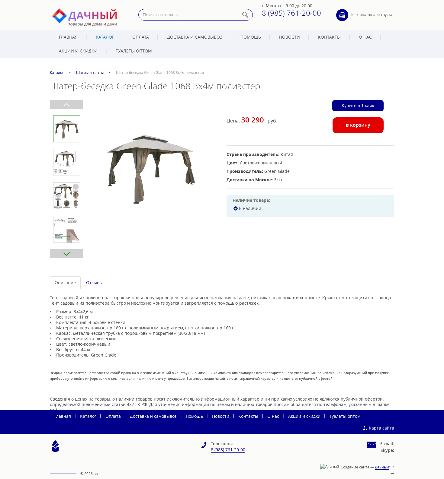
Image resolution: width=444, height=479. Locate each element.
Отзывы (94, 282)
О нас (365, 37)
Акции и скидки (78, 51)
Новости (289, 37)
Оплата (140, 37)
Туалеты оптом (134, 51)
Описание (65, 282)
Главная (68, 37)
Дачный (382, 467)
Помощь (250, 37)
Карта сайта (381, 428)
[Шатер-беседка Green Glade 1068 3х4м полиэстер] (150, 168)
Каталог (105, 37)
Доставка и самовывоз (194, 37)
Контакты (329, 37)
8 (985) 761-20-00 (291, 13)
